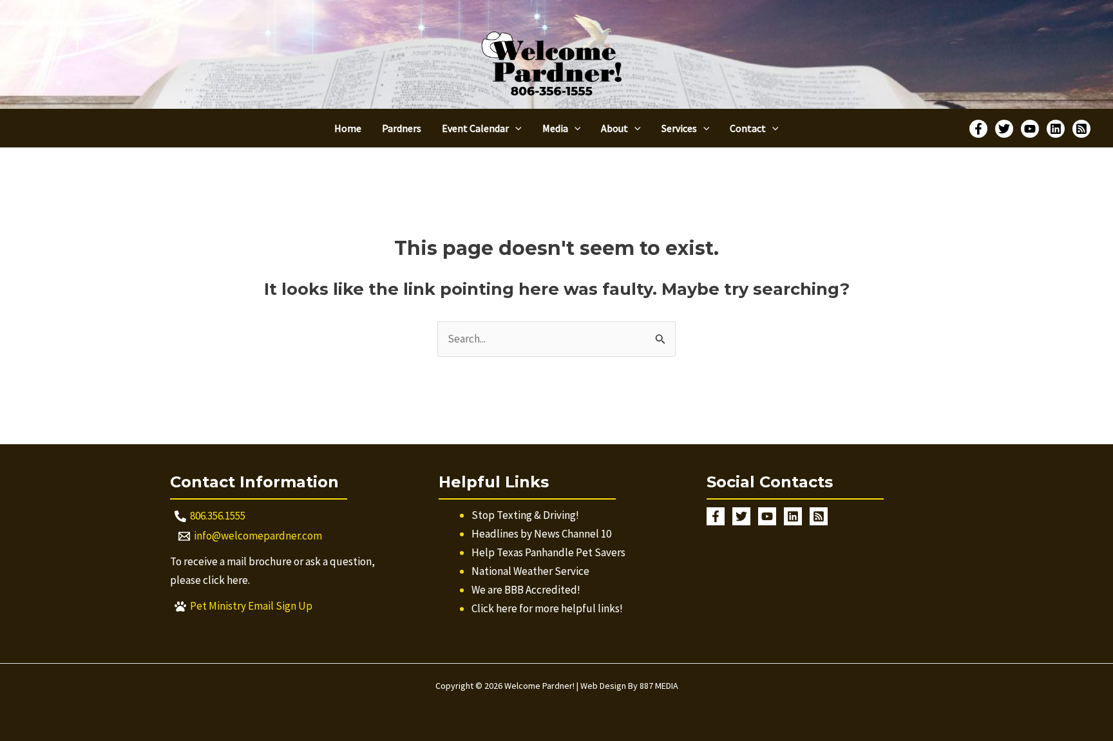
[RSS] (1081, 129)
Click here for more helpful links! (547, 608)
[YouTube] (1030, 129)
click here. (226, 580)
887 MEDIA (659, 685)
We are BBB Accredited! (525, 590)
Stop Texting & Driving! (525, 515)
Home (347, 128)
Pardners (401, 128)
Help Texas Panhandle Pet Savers (548, 552)
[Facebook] (978, 129)
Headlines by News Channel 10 (541, 534)
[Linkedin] (1056, 129)
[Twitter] (1004, 129)
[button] (515, 128)
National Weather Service (530, 571)
